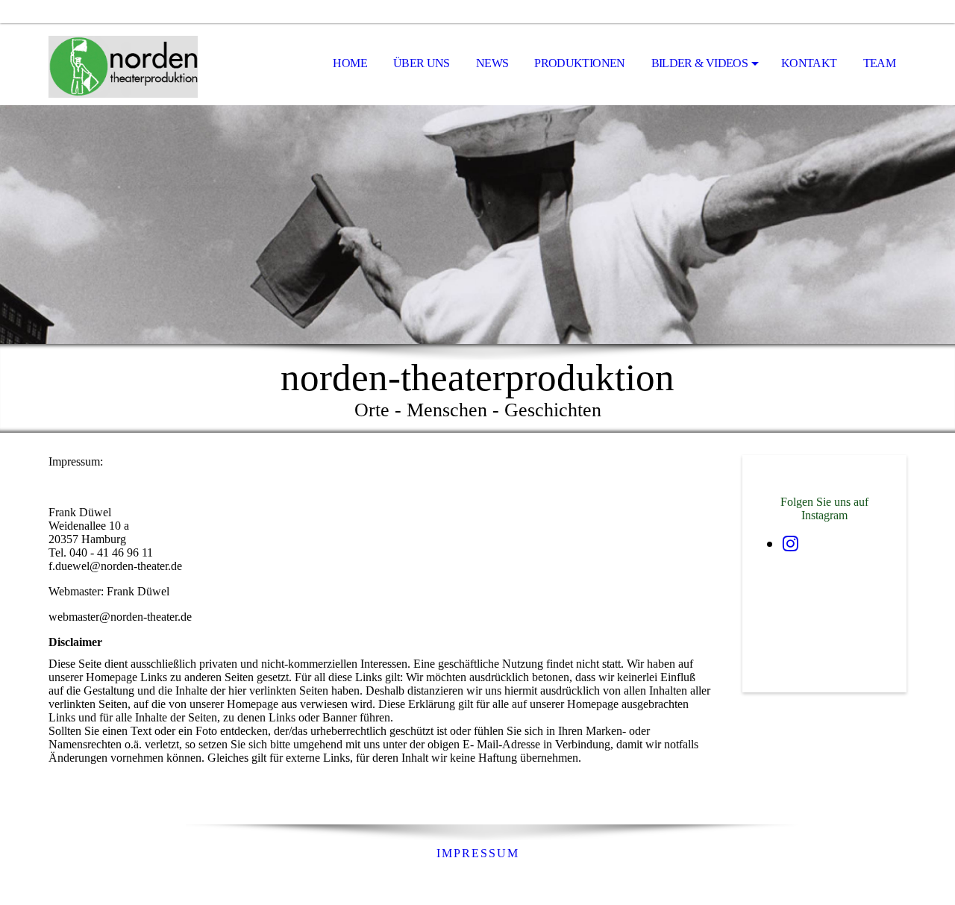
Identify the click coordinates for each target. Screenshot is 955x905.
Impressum (477, 853)
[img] (123, 64)
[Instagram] (790, 544)
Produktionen (579, 63)
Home (349, 63)
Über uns (421, 63)
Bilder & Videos (699, 63)
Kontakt (809, 63)
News (492, 63)
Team (879, 63)
